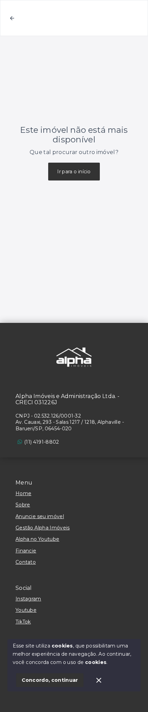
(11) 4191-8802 (41, 442)
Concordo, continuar (50, 680)
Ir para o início (74, 171)
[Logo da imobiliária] (74, 357)
